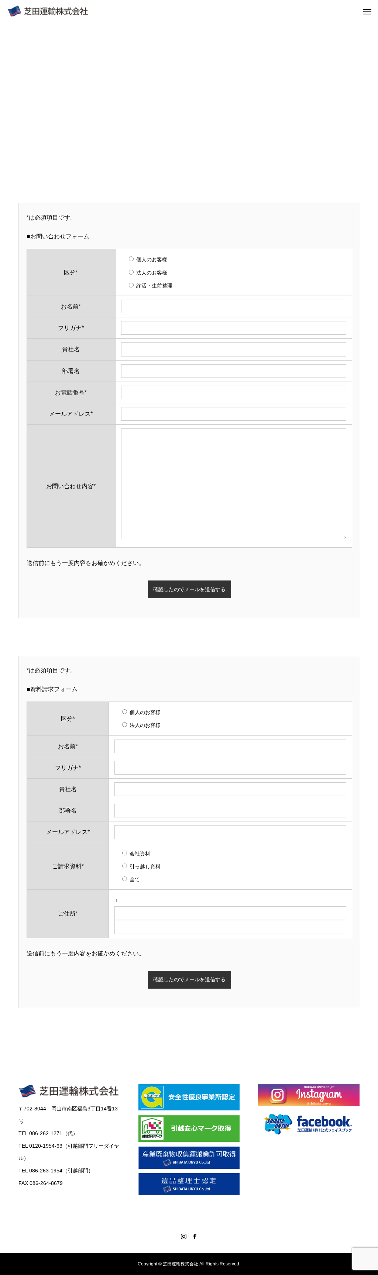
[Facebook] (194, 1236)
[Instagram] (183, 1236)
